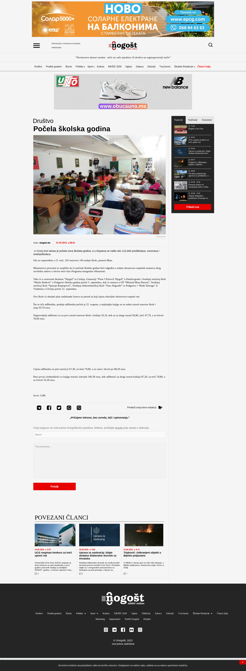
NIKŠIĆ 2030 (114, 66)
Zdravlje (151, 66)
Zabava (140, 66)
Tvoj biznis (164, 66)
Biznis (69, 66)
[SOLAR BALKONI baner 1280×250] (123, 19)
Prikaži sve (192, 206)
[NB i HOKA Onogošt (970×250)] (123, 92)
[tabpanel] (192, 168)
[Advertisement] (99, 345)
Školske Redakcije (183, 66)
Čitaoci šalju (204, 66)
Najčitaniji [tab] (192, 120)
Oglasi (128, 66)
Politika (79, 66)
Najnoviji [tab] (178, 120)
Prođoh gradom (54, 66)
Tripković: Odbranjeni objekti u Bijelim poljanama (142, 554)
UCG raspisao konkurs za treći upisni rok (198, 141)
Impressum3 (114, 619)
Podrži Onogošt (132, 619)
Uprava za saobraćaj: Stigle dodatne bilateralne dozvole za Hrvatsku (97, 555)
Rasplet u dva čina (195, 129)
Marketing (100, 619)
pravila (119, 427)
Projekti (147, 619)
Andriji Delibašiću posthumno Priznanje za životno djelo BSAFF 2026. (198, 197)
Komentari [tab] (207, 120)
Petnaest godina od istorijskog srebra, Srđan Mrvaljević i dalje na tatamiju (198, 186)
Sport (90, 66)
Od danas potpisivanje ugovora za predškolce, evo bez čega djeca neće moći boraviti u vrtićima (199, 175)
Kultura (100, 66)
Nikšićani (146, 613)
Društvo (38, 66)
